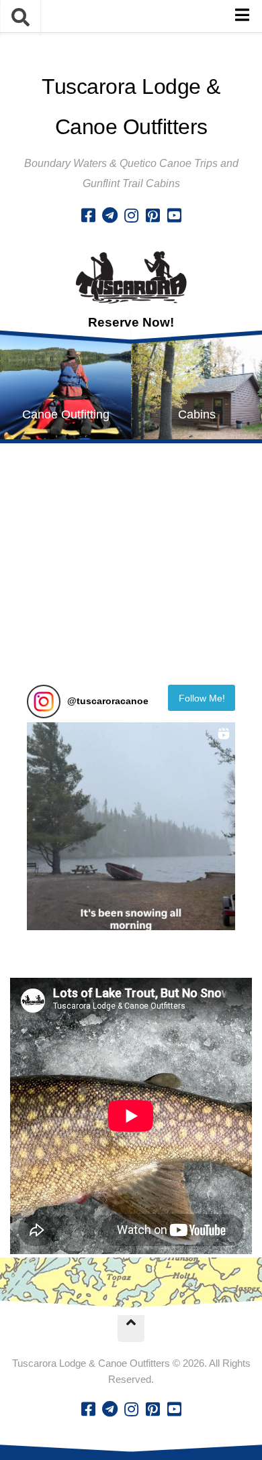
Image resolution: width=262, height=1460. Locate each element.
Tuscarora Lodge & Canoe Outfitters (131, 106)
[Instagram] (131, 215)
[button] (131, 826)
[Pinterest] (152, 215)
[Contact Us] (109, 215)
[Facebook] (88, 215)
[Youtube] (174, 215)
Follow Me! (202, 698)
